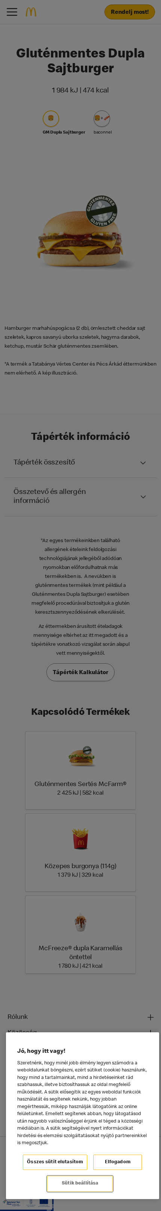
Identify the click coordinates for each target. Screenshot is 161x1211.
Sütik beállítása (80, 1183)
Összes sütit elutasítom (55, 1162)
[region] (82, 1115)
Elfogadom (118, 1162)
